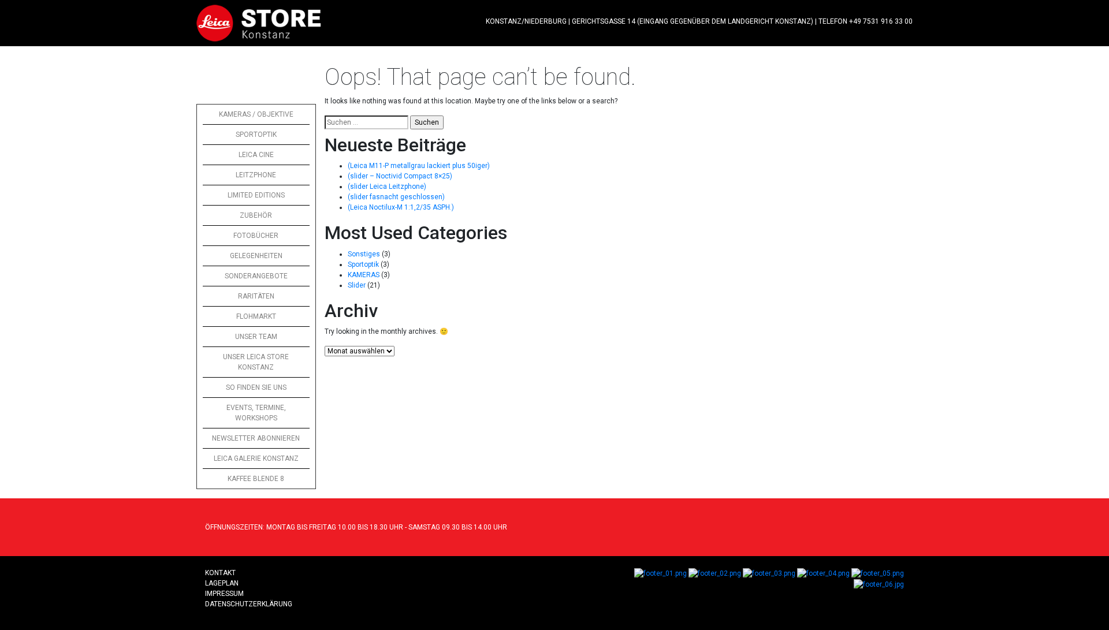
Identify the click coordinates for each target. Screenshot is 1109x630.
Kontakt (220, 573)
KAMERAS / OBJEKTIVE (256, 114)
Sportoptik (363, 264)
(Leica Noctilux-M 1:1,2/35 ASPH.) (401, 207)
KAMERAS (363, 275)
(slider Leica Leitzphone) (387, 186)
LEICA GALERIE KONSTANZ (256, 458)
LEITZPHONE (256, 175)
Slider (357, 285)
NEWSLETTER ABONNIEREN (256, 438)
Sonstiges (364, 254)
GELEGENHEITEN (256, 256)
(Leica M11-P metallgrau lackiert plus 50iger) (419, 166)
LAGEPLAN (222, 583)
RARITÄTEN (256, 296)
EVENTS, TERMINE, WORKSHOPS (256, 413)
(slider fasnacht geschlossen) (396, 197)
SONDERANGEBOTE (256, 276)
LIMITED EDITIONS (256, 195)
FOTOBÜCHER (255, 236)
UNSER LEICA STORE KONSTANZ (256, 362)
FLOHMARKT (256, 316)
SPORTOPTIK (256, 135)
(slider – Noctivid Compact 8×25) (400, 176)
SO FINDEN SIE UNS (256, 387)
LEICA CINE (256, 155)
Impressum (224, 594)
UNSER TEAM (256, 337)
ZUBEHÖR (256, 215)
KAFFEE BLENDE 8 (256, 479)
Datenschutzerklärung (248, 604)
